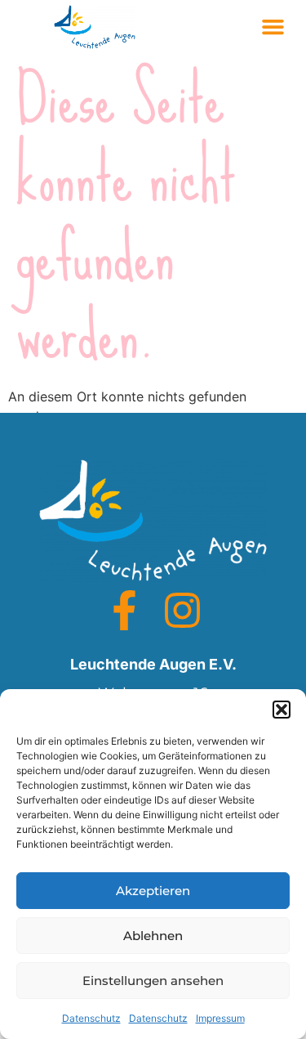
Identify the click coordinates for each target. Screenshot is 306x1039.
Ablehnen (153, 935)
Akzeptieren (153, 890)
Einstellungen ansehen (153, 980)
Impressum (220, 1018)
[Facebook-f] (124, 610)
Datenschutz (91, 1018)
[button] (281, 709)
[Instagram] (182, 610)
